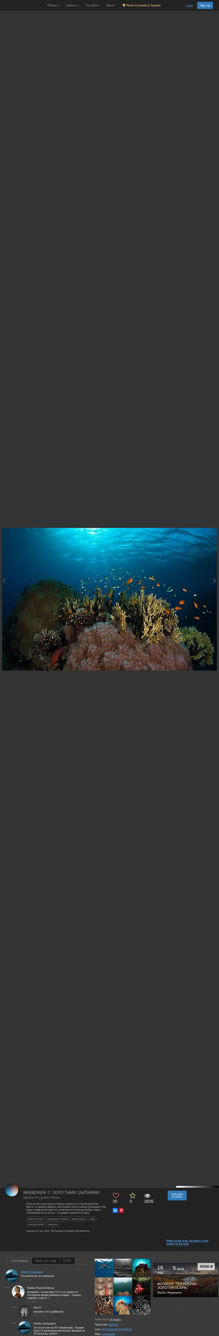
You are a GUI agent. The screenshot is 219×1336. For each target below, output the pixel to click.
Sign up (205, 5)
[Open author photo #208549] (104, 1305)
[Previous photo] (4, 580)
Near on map (46, 1261)
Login (189, 5)
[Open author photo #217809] (123, 1267)
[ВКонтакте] (115, 1210)
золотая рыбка (36, 1224)
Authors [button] (71, 5)
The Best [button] (91, 5)
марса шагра (79, 1219)
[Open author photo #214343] (123, 1286)
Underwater (108, 1334)
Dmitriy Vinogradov (32, 1271)
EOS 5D (113, 1324)
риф (92, 1219)
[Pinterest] (121, 1210)
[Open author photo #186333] (141, 1305)
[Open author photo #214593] (104, 1286)
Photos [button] (52, 5)
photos (115, 1319)
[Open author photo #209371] (141, 1286)
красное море (35, 1219)
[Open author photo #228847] (104, 1267)
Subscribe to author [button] (177, 1195)
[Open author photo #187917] (123, 1305)
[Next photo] (214, 580)
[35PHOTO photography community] (23, 5)
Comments (19, 1261)
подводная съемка (57, 1219)
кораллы (52, 1224)
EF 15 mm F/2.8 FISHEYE (117, 1329)
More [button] (110, 5)
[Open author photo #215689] (141, 1267)
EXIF (67, 1261)
